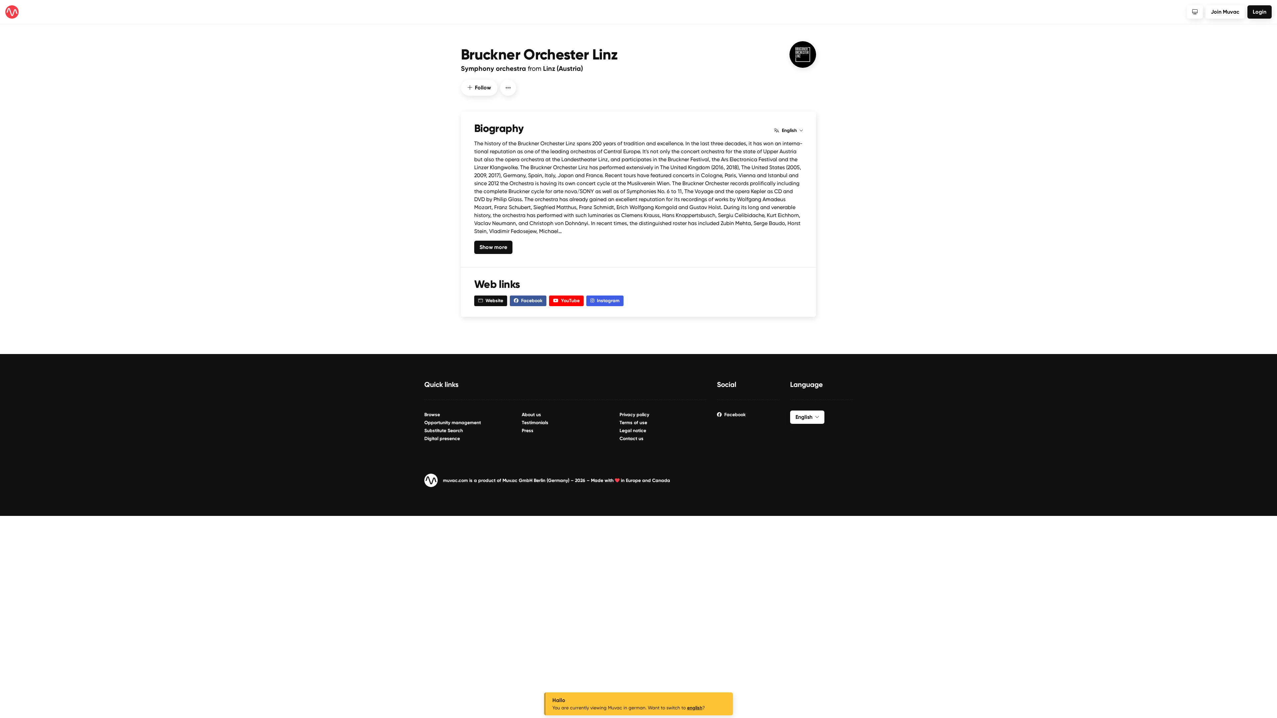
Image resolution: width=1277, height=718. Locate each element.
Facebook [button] (531, 300)
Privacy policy (634, 415)
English (789, 130)
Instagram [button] (608, 300)
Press (527, 430)
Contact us (631, 438)
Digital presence (442, 438)
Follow (483, 87)
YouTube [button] (570, 300)
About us (531, 415)
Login (1259, 12)
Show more (493, 247)
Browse (432, 415)
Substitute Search (443, 430)
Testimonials (535, 422)
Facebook (735, 415)
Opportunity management (452, 422)
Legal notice (633, 430)
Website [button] (494, 300)
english (694, 708)
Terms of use (633, 422)
